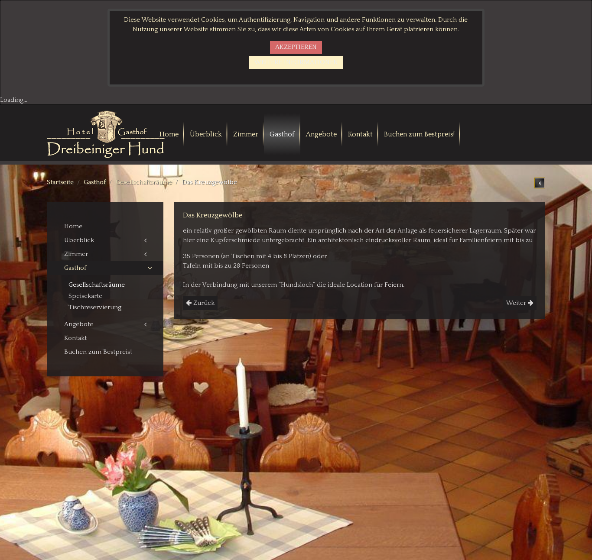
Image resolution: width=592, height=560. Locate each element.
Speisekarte (85, 296)
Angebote (321, 134)
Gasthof (282, 134)
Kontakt (360, 134)
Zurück (203, 303)
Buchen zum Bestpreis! (419, 134)
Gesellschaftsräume (144, 182)
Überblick (206, 134)
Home (169, 134)
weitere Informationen (296, 62)
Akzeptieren (296, 47)
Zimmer (245, 134)
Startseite (60, 182)
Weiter (517, 303)
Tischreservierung (94, 307)
